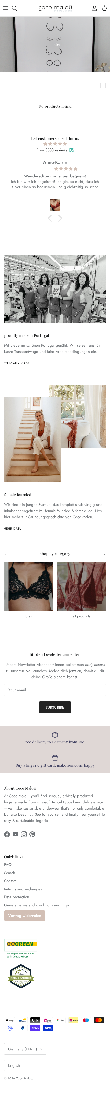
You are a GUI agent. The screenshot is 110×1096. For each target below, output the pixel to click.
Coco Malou (24, 1078)
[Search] (17, 8)
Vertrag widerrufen (24, 916)
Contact (10, 881)
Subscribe (55, 707)
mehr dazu (12, 528)
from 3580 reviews (52, 150)
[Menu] (5, 8)
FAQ (8, 865)
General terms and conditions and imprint (38, 905)
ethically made (17, 363)
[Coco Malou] (55, 8)
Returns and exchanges (23, 889)
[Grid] (95, 85)
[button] (51, 218)
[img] (55, 144)
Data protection (16, 897)
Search (9, 873)
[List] (103, 85)
